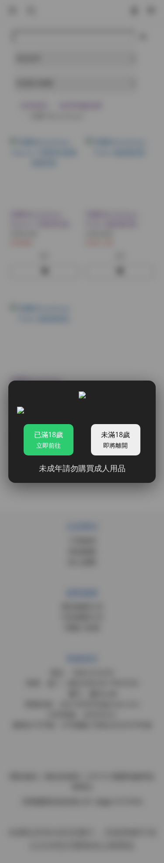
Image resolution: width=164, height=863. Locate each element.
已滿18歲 (48, 439)
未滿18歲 (115, 439)
